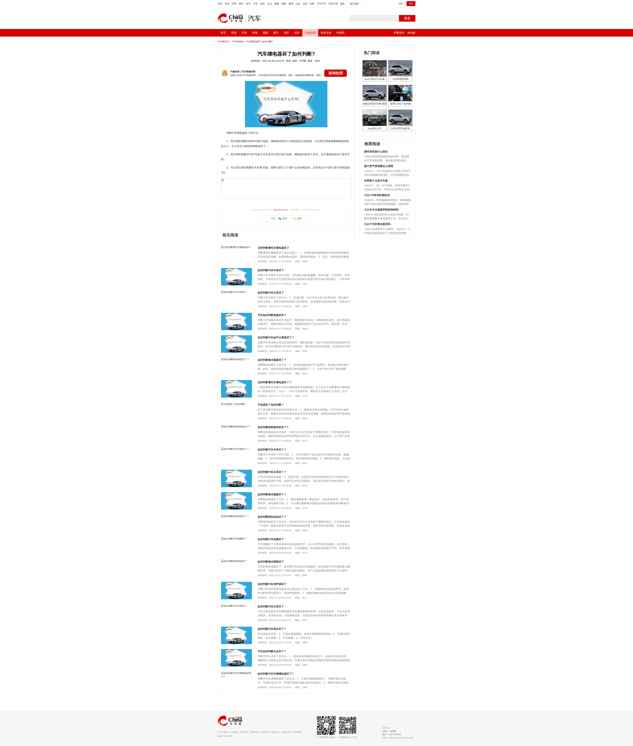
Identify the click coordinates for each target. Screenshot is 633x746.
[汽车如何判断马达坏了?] (236, 650)
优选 (305, 3)
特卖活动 (326, 32)
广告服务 (234, 732)
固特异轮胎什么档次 (376, 151)
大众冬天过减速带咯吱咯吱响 (381, 209)
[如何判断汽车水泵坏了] (236, 292)
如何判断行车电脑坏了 (271, 539)
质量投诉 (399, 32)
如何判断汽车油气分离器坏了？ (276, 337)
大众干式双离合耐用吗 (377, 224)
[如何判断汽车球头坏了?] (236, 628)
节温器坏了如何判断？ (271, 404)
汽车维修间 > (239, 41)
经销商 (341, 32)
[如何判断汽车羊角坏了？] (236, 449)
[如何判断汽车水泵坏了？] (236, 471)
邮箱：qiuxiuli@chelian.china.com (397, 738)
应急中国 (333, 3)
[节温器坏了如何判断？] (236, 404)
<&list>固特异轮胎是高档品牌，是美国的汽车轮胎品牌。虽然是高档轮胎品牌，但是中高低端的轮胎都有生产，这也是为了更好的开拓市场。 (386, 159)
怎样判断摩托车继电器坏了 (273, 247)
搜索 (407, 18)
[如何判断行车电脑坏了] (236, 538)
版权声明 (265, 732)
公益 (298, 3)
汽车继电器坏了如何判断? (259, 41)
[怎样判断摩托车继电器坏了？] (236, 381)
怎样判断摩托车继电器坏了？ (275, 382)
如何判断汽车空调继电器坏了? (276, 673)
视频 (265, 32)
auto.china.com (280, 210)
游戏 (262, 3)
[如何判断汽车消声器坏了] (236, 583)
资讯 (227, 3)
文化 (269, 3)
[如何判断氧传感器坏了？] (236, 359)
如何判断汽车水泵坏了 (271, 292)
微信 (285, 218)
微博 (299, 218)
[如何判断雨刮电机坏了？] (236, 516)
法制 (312, 3)
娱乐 (248, 3)
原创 (233, 32)
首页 (220, 3)
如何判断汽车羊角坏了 (271, 270)
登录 (411, 3)
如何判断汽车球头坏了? (272, 628)
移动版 (411, 32)
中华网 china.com (232, 18)
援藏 (276, 3)
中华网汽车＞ (224, 41)
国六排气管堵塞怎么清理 (378, 166)
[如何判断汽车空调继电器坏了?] (236, 673)
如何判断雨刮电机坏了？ (272, 516)
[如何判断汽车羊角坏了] (236, 269)
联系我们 (244, 732)
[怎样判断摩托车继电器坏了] (236, 247)
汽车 (255, 3)
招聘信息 (255, 732)
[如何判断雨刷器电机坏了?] (236, 426)
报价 (297, 32)
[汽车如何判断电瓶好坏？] (236, 314)
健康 (290, 3)
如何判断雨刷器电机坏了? (273, 427)
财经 (241, 3)
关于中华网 (222, 732)
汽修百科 (310, 32)
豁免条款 (275, 732)
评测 (254, 32)
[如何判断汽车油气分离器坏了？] (236, 337)
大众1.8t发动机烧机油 (377, 195)
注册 (400, 3)
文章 (244, 32)
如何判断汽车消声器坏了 (272, 584)
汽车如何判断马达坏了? (272, 651)
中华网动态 (297, 732)
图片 (276, 32)
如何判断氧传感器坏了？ (272, 359)
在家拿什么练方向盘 (376, 180)
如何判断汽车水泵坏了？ (272, 472)
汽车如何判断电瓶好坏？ (272, 315)
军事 (234, 3)
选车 (286, 32)
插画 (283, 3)
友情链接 (286, 732)
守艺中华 (321, 3)
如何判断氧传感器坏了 (271, 561)
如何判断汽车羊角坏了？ (272, 449)
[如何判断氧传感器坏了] (236, 561)
